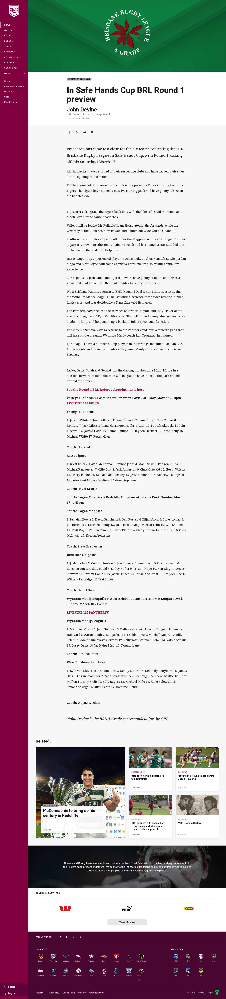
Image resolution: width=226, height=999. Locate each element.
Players (9, 62)
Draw (7, 35)
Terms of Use (39, 992)
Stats (8, 46)
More (7, 73)
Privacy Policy (53, 992)
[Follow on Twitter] (73, 937)
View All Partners (127, 922)
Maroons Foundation (14, 86)
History (8, 91)
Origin (7, 81)
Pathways (10, 52)
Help (73, 992)
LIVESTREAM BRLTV (83, 403)
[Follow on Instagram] (80, 937)
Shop (6, 96)
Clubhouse (11, 68)
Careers (66, 992)
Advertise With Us (96, 992)
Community (11, 57)
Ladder (8, 41)
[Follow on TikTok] (60, 937)
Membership (10, 102)
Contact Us (82, 992)
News (7, 25)
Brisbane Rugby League (79, 79)
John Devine (82, 109)
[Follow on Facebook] (66, 937)
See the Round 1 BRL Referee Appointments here (105, 389)
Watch (8, 30)
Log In (11, 993)
